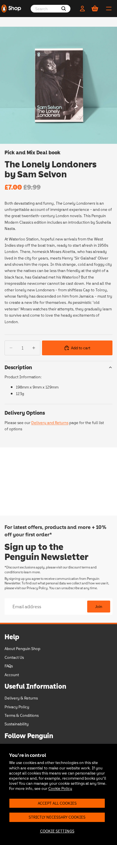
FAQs (9, 666)
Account (12, 674)
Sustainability (17, 724)
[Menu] (108, 8)
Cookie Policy (60, 788)
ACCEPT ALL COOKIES (57, 803)
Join (98, 606)
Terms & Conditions (22, 715)
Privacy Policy (37, 588)
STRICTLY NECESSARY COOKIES (57, 817)
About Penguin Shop (22, 648)
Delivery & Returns (21, 698)
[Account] (82, 8)
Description (18, 367)
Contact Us (14, 657)
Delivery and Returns (49, 422)
